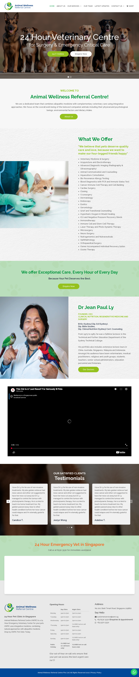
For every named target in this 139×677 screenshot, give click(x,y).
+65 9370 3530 (103, 623)
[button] (68, 77)
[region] (69, 44)
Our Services (73, 6)
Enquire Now (81, 54)
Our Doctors (88, 369)
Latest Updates (102, 6)
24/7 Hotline (58, 54)
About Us (61, 6)
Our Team (88, 6)
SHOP (131, 6)
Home (52, 6)
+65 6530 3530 (103, 620)
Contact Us (116, 6)
